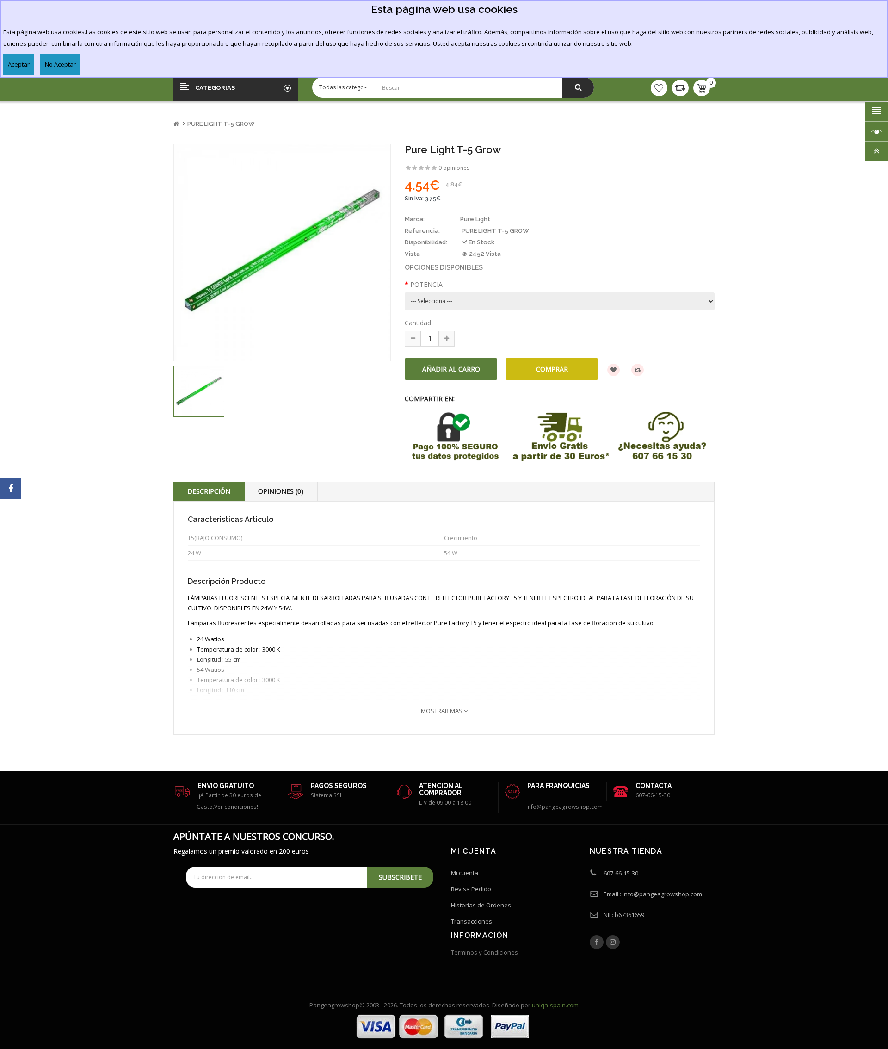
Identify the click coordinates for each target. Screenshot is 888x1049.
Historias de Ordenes (481, 905)
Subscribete (400, 877)
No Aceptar (60, 64)
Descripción (208, 491)
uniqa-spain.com (555, 1005)
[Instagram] (613, 942)
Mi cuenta (464, 873)
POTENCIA (426, 284)
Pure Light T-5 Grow (221, 123)
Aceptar (19, 64)
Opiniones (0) (280, 491)
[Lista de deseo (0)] (659, 88)
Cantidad (418, 322)
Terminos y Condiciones (484, 952)
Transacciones (471, 921)
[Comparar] (680, 88)
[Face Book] (597, 942)
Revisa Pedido (471, 889)
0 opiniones (453, 168)
